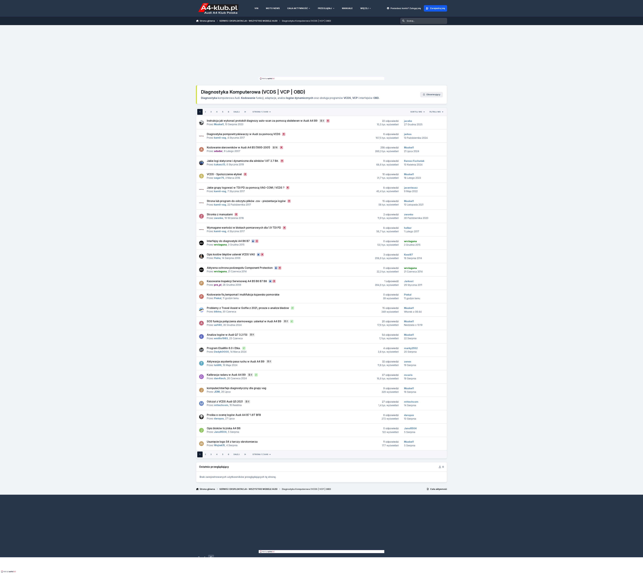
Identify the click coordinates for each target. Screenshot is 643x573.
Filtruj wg (435, 112)
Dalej (237, 112)
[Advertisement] (321, 52)
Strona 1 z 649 (260, 112)
